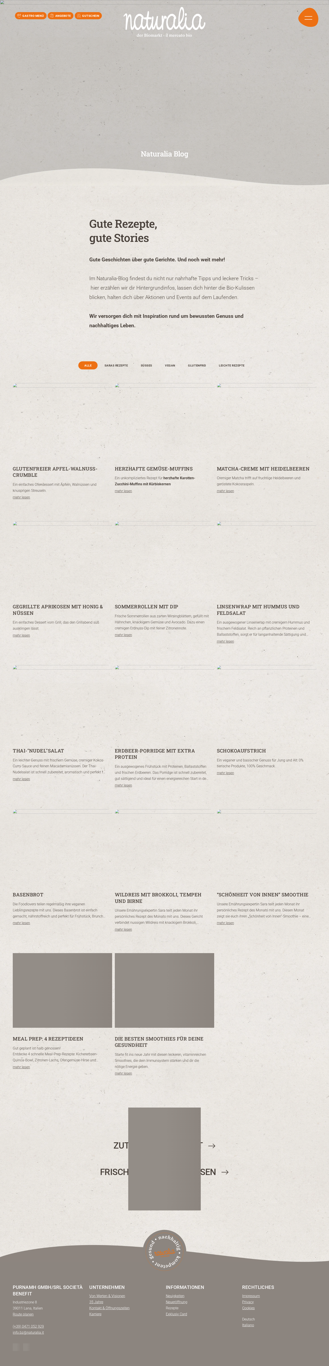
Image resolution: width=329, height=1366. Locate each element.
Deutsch (248, 1319)
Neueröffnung (176, 1302)
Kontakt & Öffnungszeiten (109, 1308)
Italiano (248, 1325)
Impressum (251, 1296)
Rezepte (172, 1308)
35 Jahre (96, 1302)
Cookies (248, 1308)
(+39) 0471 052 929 (28, 1326)
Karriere (95, 1314)
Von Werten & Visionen (107, 1296)
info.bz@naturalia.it (28, 1332)
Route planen (23, 1314)
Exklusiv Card (176, 1314)
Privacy (248, 1302)
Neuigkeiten (175, 1296)
